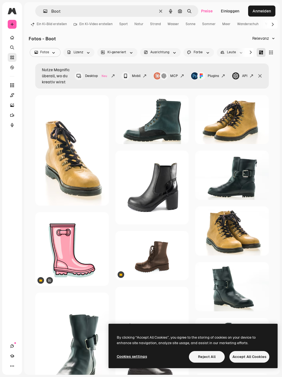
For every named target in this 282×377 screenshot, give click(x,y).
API (244, 76)
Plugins (213, 76)
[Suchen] (12, 47)
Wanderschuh (248, 24)
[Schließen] (260, 76)
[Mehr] (12, 366)
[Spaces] (12, 95)
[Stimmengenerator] (12, 125)
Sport (123, 24)
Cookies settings (132, 356)
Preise (207, 11)
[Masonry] (261, 52)
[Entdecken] (12, 67)
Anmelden (262, 11)
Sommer (209, 24)
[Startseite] (12, 37)
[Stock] (12, 57)
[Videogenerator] (12, 115)
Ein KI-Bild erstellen (52, 24)
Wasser (173, 24)
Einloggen (230, 11)
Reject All (207, 356)
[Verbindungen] (12, 346)
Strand (155, 24)
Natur (138, 24)
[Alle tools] (12, 85)
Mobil (136, 76)
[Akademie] (12, 356)
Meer (226, 24)
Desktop (96, 76)
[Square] (271, 52)
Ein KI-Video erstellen (96, 24)
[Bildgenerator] (12, 105)
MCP (174, 76)
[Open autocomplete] (43, 11)
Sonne (191, 24)
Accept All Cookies (249, 356)
